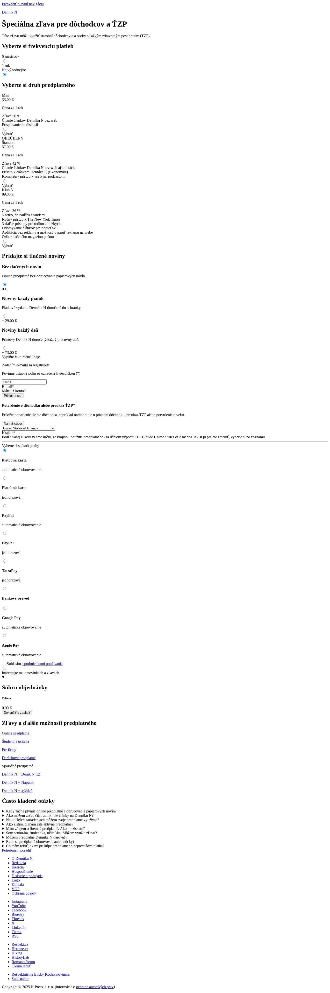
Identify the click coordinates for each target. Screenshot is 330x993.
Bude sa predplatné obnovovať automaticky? (40, 841)
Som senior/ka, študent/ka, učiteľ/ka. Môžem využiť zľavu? (51, 833)
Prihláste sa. (13, 396)
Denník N (9, 12)
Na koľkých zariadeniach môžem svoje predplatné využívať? (52, 820)
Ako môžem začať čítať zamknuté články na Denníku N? (49, 815)
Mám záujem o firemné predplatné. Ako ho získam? (45, 828)
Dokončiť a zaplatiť (17, 712)
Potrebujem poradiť (17, 850)
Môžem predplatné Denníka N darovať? (36, 837)
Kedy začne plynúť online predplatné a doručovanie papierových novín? (61, 811)
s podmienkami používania (42, 664)
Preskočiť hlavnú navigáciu (23, 4)
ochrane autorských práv (95, 987)
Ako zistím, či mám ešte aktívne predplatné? (39, 824)
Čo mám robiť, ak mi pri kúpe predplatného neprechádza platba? (55, 846)
